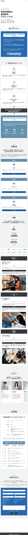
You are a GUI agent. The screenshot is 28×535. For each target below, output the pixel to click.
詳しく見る (14, 173)
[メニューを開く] (26, 1)
